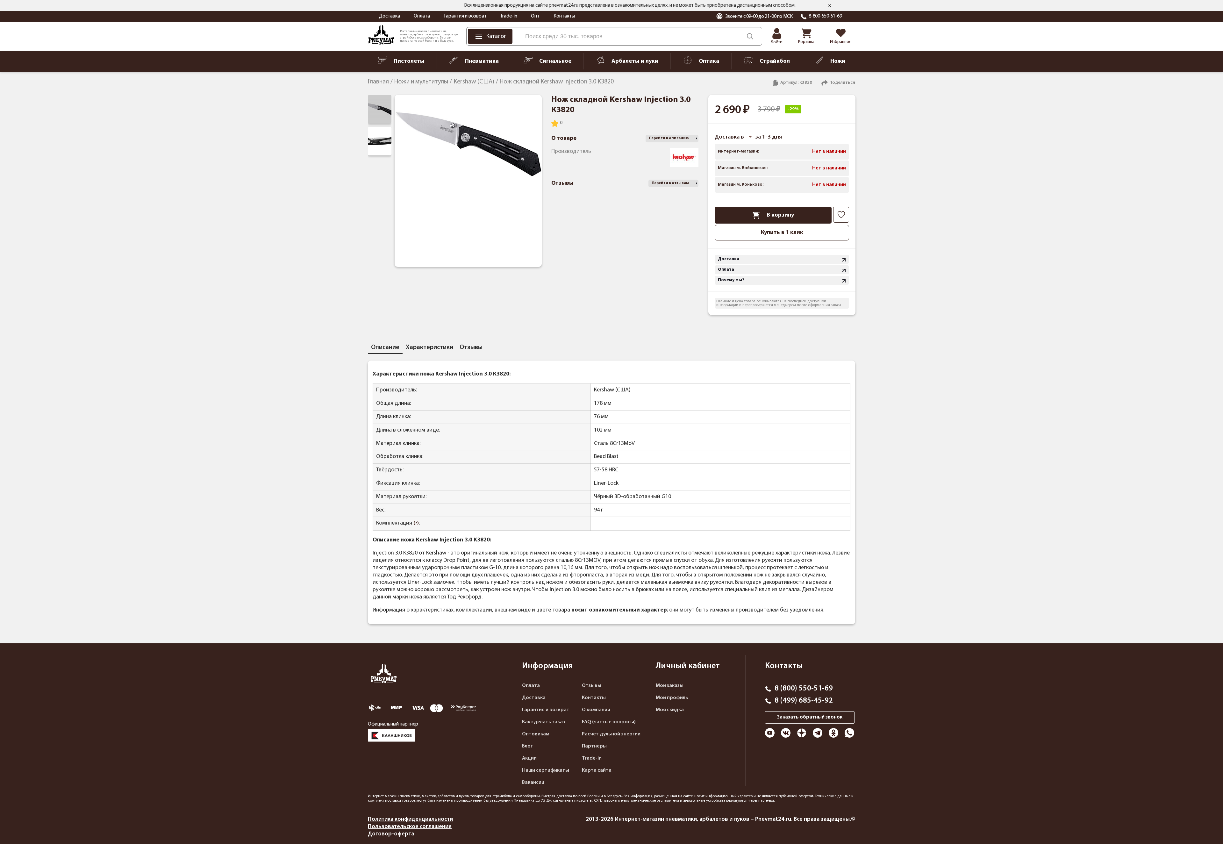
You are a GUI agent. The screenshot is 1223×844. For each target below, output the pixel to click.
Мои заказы (669, 685)
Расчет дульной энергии (611, 734)
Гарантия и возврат (465, 16)
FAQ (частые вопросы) (609, 722)
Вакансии (533, 782)
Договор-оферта (391, 834)
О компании (596, 709)
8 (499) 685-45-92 (804, 701)
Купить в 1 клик (782, 233)
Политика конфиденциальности (410, 819)
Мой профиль (672, 697)
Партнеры (594, 746)
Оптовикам (535, 734)
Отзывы (591, 685)
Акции (529, 758)
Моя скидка (670, 709)
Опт (535, 16)
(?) (416, 523)
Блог (527, 746)
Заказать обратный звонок (809, 717)
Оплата (422, 16)
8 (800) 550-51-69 (804, 688)
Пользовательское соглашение (410, 827)
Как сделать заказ (543, 722)
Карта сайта (597, 770)
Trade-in (508, 16)
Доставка (389, 16)
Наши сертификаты (545, 770)
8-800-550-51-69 (825, 16)
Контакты (564, 16)
